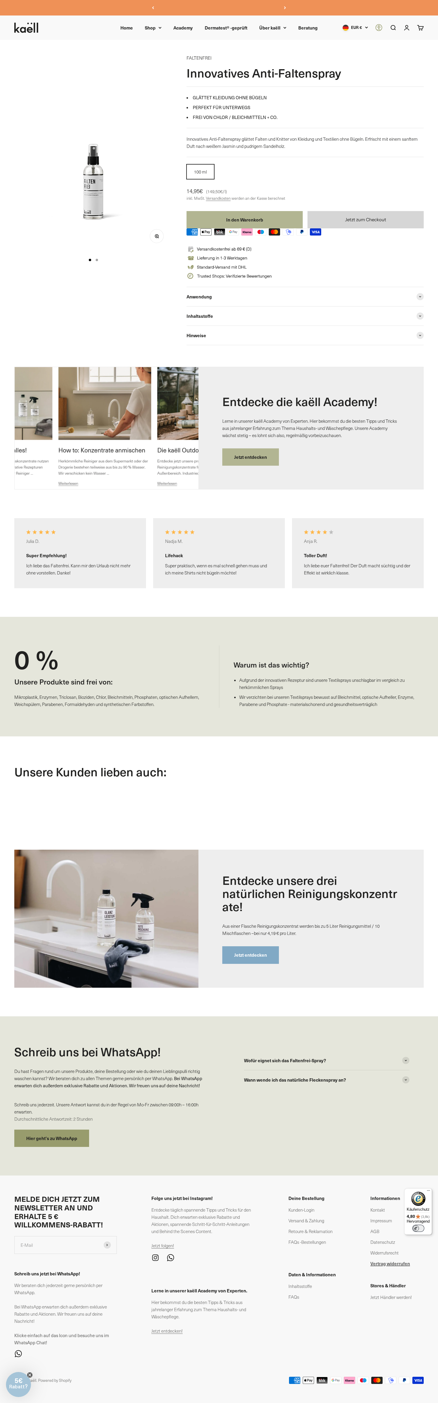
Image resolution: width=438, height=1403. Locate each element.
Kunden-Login (301, 1210)
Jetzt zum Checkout (365, 219)
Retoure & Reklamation (310, 1231)
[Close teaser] (30, 1375)
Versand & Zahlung (306, 1221)
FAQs (293, 1297)
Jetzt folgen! (162, 1246)
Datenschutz (382, 1242)
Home (126, 27)
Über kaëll (269, 27)
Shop (150, 27)
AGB (374, 1231)
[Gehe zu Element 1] (90, 260)
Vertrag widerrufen (390, 1263)
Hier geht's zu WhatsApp (51, 1138)
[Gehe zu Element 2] (97, 260)
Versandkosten (218, 198)
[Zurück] (153, 7)
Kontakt (377, 1210)
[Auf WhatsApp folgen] (65, 1354)
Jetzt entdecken (250, 457)
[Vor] (285, 7)
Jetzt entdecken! (167, 1331)
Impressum (381, 1221)
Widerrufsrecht (384, 1253)
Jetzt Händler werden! (391, 1297)
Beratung (308, 27)
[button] (18, 1384)
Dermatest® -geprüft (226, 27)
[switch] (418, 1228)
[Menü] (428, 1192)
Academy (183, 27)
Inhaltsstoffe (300, 1286)
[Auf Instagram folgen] (155, 1258)
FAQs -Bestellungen (307, 1242)
